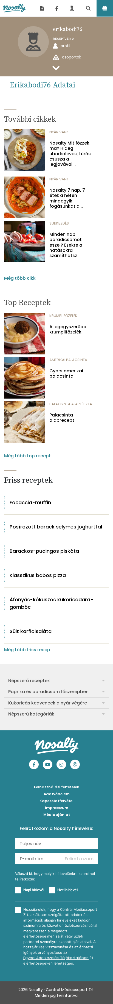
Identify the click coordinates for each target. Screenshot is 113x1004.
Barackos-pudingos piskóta (44, 551)
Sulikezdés (59, 223)
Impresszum (56, 807)
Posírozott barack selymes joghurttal (56, 526)
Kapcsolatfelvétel (56, 800)
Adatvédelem (57, 794)
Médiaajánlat (56, 814)
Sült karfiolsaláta (31, 631)
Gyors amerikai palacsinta (66, 373)
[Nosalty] (14, 8)
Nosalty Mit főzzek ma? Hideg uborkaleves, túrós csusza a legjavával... (70, 153)
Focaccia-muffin (30, 502)
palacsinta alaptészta (70, 404)
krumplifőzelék (63, 315)
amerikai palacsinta (68, 359)
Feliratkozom (79, 859)
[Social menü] (57, 8)
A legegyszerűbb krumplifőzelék (67, 329)
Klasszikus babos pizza (38, 575)
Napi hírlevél (33, 890)
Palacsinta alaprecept (61, 417)
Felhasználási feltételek (56, 787)
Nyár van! (58, 132)
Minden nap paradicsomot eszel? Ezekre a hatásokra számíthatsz (65, 245)
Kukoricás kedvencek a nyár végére (47, 703)
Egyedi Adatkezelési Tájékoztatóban (56, 957)
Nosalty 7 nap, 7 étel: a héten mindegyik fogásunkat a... (67, 198)
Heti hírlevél (67, 890)
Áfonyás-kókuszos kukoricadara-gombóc (51, 603)
